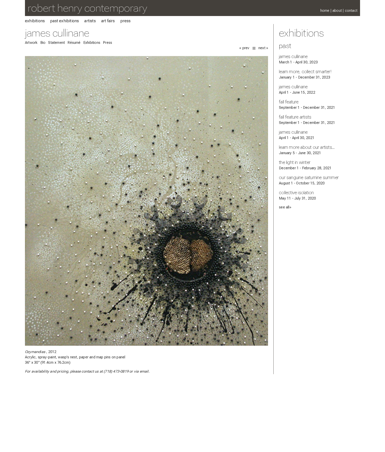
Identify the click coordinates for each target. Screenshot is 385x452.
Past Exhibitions (64, 20)
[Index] (254, 48)
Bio (43, 42)
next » (263, 48)
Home (325, 10)
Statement (56, 42)
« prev (244, 48)
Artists (90, 20)
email (144, 371)
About (337, 10)
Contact (351, 10)
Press (125, 20)
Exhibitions (35, 20)
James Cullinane (57, 32)
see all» (285, 207)
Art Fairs (108, 20)
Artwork (31, 42)
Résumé (74, 42)
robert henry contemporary (87, 8)
